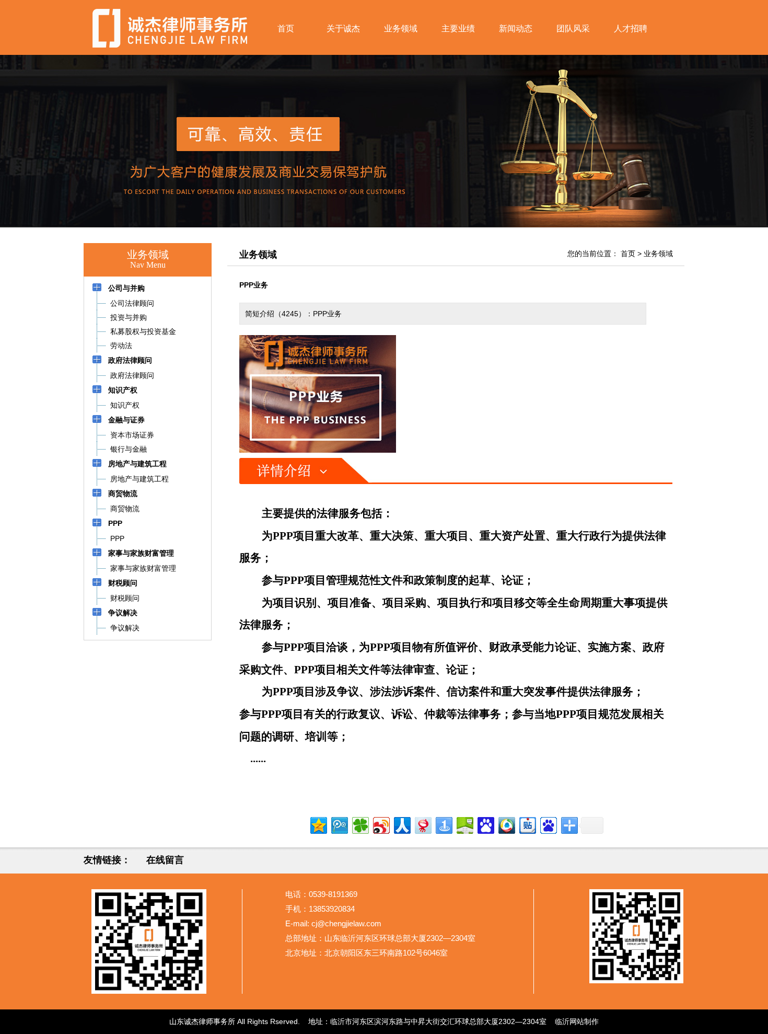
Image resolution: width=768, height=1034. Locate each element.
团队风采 (573, 28)
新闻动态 (515, 28)
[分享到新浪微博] (380, 824)
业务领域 (400, 28)
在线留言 (165, 860)
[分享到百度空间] (464, 824)
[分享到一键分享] (443, 824)
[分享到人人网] (401, 824)
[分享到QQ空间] (318, 824)
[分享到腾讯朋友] (359, 824)
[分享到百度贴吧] (527, 824)
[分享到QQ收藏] (506, 824)
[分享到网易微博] (422, 824)
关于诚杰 (343, 28)
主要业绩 (458, 28)
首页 (285, 28)
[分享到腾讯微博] (338, 824)
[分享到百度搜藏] (485, 824)
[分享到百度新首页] (547, 824)
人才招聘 (630, 28)
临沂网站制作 (577, 1021)
